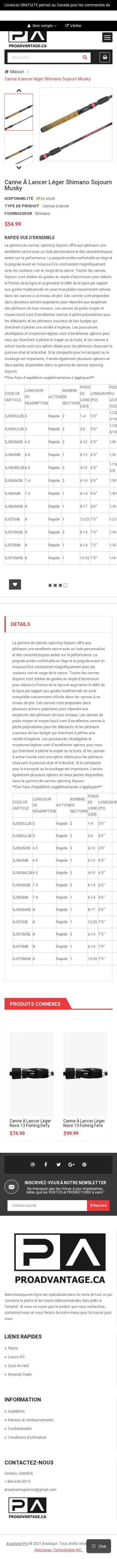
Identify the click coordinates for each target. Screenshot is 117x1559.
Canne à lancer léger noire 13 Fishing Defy (30, 1123)
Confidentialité (20, 1429)
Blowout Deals (20, 1374)
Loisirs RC (16, 1357)
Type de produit (21, 206)
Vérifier (75, 26)
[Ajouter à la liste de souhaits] (15, 584)
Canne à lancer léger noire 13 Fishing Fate (84, 1123)
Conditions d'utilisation (27, 1437)
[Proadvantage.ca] (58, 1258)
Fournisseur (18, 213)
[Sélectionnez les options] (37, 1041)
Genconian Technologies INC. (58, 1550)
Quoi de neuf (18, 1366)
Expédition (16, 1411)
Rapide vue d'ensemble (29, 237)
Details (20, 624)
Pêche (13, 1348)
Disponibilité (18, 198)
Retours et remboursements (31, 1420)
